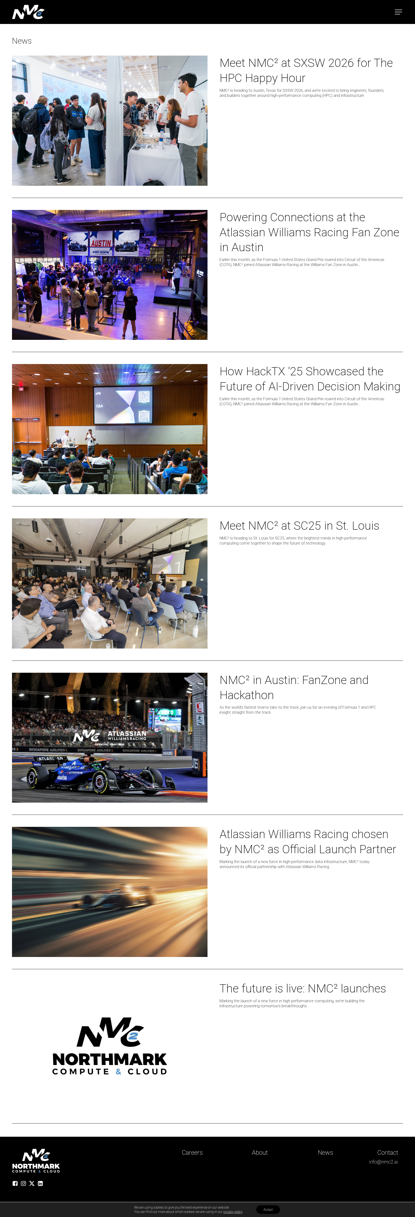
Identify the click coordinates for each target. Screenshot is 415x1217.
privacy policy (232, 1212)
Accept (268, 1209)
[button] (399, 12)
